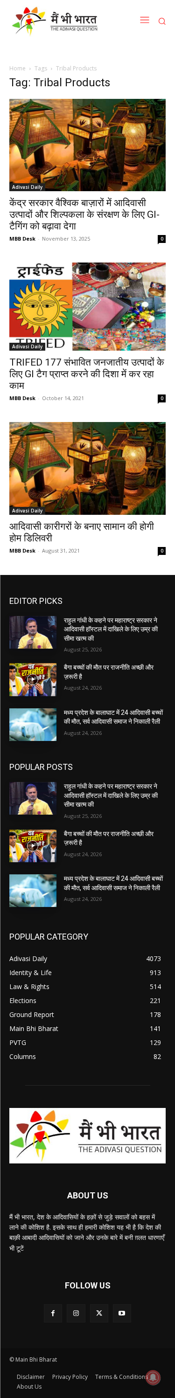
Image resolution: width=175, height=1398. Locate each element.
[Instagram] (76, 1313)
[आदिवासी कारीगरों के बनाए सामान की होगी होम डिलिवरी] (87, 468)
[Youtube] (122, 1313)
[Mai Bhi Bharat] (56, 21)
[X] (99, 1313)
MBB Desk (22, 238)
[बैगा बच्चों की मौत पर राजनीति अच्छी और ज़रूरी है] (32, 679)
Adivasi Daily (27, 187)
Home (17, 68)
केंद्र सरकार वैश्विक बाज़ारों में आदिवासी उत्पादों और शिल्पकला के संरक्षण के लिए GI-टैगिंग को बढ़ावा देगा (84, 214)
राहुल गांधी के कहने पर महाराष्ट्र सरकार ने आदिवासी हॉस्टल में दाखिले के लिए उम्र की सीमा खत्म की (111, 629)
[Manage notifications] (153, 1377)
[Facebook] (53, 1313)
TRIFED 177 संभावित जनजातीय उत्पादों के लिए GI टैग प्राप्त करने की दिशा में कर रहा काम (86, 374)
